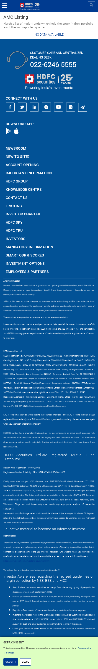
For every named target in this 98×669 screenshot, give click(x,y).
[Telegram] (82, 107)
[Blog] (46, 107)
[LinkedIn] (34, 107)
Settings (10, 652)
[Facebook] (10, 107)
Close (25, 662)
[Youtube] (58, 107)
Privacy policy (84, 648)
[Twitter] (22, 107)
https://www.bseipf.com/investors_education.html (26, 561)
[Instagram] (70, 107)
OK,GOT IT (10, 662)
